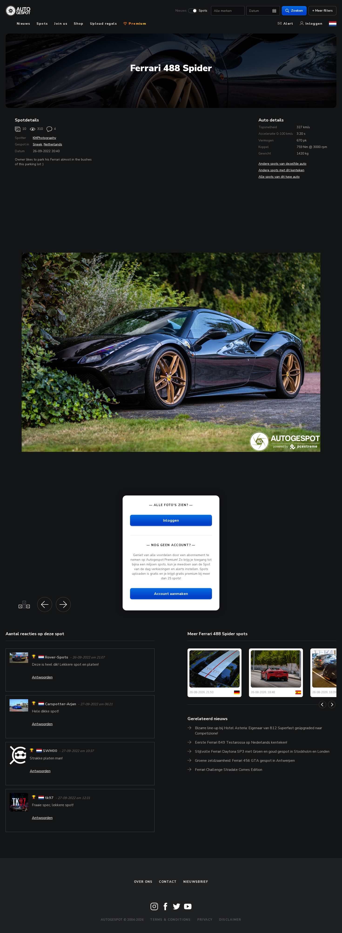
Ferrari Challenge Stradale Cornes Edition (228, 769)
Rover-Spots (56, 657)
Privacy (205, 920)
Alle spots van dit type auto (279, 177)
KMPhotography (44, 138)
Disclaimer (230, 920)
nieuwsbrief (195, 882)
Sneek (37, 144)
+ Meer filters (322, 10)
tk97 (49, 797)
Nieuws (181, 10)
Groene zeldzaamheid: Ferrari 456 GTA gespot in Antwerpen (245, 760)
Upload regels (103, 23)
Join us (60, 23)
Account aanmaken (171, 593)
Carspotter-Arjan (60, 704)
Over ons (143, 882)
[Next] (331, 704)
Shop (79, 23)
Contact (168, 882)
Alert (288, 23)
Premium (136, 23)
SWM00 (50, 751)
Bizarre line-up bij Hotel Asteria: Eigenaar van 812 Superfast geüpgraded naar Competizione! (258, 730)
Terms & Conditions (170, 920)
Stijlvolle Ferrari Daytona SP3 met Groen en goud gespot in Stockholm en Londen (262, 751)
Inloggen (313, 23)
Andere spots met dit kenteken (281, 170)
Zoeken (297, 10)
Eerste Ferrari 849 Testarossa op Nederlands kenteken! (241, 742)
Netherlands (53, 144)
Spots (203, 10)
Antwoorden (42, 677)
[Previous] (322, 704)
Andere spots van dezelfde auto (282, 163)
